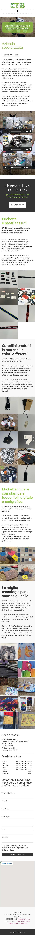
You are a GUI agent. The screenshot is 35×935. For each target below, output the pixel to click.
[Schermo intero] (30, 131)
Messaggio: (5, 817)
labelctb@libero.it (24, 919)
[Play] (5, 131)
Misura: (4, 829)
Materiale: (5, 837)
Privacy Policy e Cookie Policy (17, 923)
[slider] (16, 131)
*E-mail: (4, 801)
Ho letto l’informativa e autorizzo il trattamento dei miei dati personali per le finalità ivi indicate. (15, 848)
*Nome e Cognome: (8, 793)
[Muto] (27, 131)
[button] (17, 10)
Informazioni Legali (23, 921)
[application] (17, 125)
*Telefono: (5, 809)
